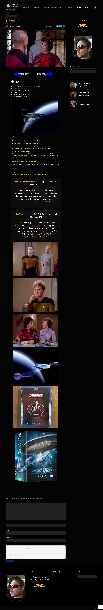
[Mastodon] (87, 7)
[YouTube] (85, 7)
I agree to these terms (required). (15, 554)
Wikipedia (13, 175)
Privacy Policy (59, 549)
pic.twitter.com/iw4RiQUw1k (42, 201)
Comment (9, 502)
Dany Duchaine (32, 608)
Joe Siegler (12, 26)
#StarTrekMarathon (22, 181)
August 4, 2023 (83, 86)
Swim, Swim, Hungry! (92, 608)
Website (8, 538)
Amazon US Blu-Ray (40, 175)
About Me (26, 8)
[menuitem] (26, 7)
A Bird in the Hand (84, 93)
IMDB (25, 175)
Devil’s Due (82, 102)
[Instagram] (82, 7)
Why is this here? (83, 21)
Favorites (54, 8)
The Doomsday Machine (54, 164)
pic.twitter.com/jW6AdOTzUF (39, 234)
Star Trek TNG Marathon (11, 16)
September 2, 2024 (84, 95)
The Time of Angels (84, 83)
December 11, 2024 (84, 104)
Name (8, 523)
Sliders (34, 162)
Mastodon (38, 608)
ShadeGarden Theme (23, 608)
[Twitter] (77, 7)
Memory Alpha (20, 175)
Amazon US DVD (31, 175)
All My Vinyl (46, 8)
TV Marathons (35, 8)
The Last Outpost (22, 156)
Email (8, 530)
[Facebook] (80, 7)
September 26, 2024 (43, 204)
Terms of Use (13, 551)
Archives (61, 8)
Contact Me (69, 8)
